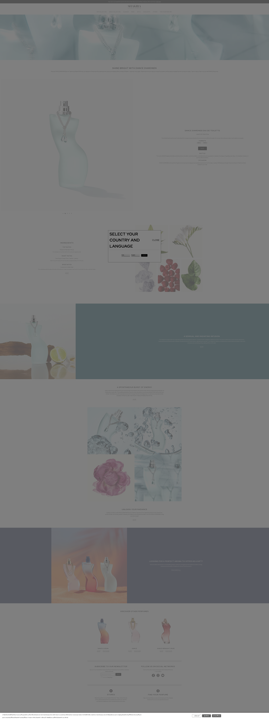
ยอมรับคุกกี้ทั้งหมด (216, 715)
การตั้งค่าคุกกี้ (196, 715)
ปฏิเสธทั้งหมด (206, 715)
